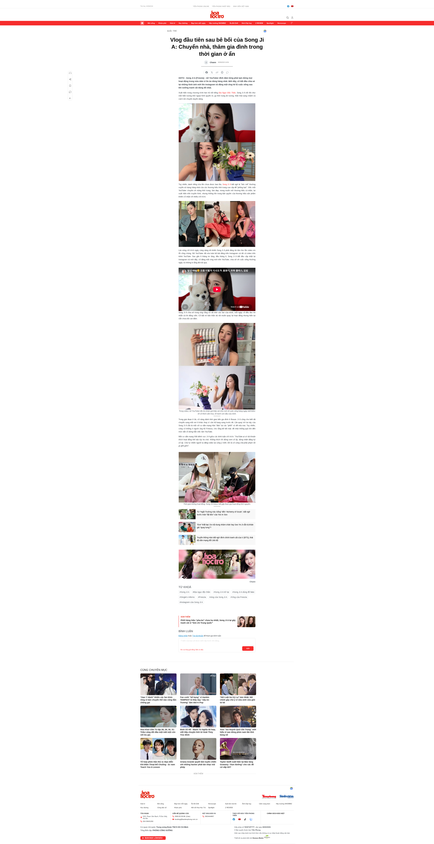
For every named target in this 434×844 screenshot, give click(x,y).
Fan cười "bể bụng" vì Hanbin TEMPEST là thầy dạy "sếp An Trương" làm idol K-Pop (194, 700)
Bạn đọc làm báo (153, 838)
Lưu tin (70, 85)
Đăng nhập (183, 636)
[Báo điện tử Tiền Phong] (269, 797)
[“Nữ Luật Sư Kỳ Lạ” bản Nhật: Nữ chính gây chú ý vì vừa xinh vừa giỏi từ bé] (238, 684)
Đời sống (151, 23)
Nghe (70, 73)
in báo (222, 72)
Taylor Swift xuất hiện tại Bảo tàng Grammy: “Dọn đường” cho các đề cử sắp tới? (237, 764)
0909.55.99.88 (180, 816)
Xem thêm (292, 23)
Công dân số (161, 807)
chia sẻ (206, 72)
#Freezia (202, 597)
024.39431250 (148, 821)
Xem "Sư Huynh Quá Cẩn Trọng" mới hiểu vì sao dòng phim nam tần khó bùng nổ (238, 732)
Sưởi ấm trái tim (231, 804)
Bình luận (70, 92)
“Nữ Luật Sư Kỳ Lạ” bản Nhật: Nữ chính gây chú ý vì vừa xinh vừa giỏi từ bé (237, 700)
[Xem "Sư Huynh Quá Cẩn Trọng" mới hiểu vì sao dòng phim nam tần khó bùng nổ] (238, 716)
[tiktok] (246, 819)
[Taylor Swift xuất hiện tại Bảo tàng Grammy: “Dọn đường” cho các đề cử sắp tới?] (238, 749)
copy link (217, 72)
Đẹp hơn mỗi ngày (198, 23)
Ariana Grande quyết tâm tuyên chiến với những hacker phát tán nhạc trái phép (198, 764)
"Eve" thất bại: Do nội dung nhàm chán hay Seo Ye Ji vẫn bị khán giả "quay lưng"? (225, 526)
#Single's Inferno (187, 597)
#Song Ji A (184, 592)
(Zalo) (188, 816)
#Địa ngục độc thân (201, 592)
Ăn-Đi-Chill (234, 23)
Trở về (70, 98)
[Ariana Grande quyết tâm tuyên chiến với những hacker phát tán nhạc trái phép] (198, 749)
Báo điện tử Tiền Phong (217, 14)
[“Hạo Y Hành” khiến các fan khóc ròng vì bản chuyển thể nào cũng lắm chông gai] (158, 684)
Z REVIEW (259, 23)
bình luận (227, 72)
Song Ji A (227, 184)
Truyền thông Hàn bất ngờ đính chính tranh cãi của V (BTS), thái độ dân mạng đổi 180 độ (225, 538)
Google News (265, 31)
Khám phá (162, 23)
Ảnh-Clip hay (247, 23)
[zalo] (252, 819)
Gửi (247, 648)
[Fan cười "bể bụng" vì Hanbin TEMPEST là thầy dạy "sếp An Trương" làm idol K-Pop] (198, 684)
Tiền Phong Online (201, 6)
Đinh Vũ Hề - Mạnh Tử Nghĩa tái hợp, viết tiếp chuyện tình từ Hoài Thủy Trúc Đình (198, 732)
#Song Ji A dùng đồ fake (243, 592)
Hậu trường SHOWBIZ (217, 23)
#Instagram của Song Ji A (191, 602)
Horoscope (281, 23)
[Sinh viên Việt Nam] (287, 797)
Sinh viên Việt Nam (241, 6)
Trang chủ (142, 23)
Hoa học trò (147, 794)
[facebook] (288, 6)
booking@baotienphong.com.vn (186, 819)
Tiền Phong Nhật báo (221, 6)
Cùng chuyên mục (153, 669)
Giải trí (172, 23)
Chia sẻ (70, 79)
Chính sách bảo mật (276, 813)
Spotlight (270, 23)
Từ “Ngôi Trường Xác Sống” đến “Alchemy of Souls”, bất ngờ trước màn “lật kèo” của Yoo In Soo (223, 513)
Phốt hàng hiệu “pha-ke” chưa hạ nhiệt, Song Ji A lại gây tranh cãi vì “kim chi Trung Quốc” (208, 621)
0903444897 (209, 816)
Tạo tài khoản (197, 636)
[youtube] (292, 6)
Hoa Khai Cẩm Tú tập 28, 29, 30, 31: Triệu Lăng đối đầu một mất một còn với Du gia (157, 732)
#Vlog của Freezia (239, 597)
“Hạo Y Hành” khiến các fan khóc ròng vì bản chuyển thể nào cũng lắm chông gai (158, 700)
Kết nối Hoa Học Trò (198, 807)
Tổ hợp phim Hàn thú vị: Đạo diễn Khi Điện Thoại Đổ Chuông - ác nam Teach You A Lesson (157, 764)
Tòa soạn (144, 813)
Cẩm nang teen (264, 804)
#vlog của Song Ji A (218, 597)
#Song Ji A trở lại (221, 592)
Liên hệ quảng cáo (180, 813)
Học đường (183, 23)
